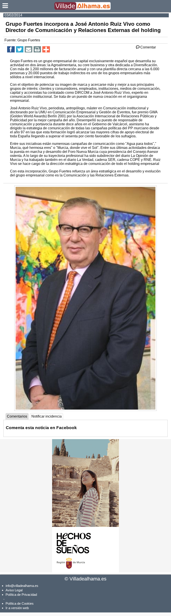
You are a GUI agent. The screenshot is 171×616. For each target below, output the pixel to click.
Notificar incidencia (46, 416)
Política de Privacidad (21, 594)
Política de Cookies (20, 603)
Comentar (148, 47)
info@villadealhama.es (22, 586)
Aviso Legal (14, 590)
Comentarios (17, 416)
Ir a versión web (17, 608)
